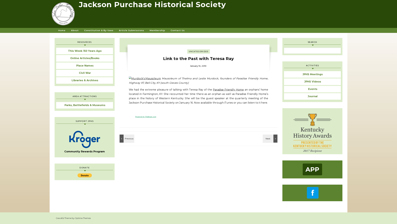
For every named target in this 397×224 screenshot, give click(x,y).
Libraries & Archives (85, 80)
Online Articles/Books (84, 58)
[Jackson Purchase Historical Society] (64, 15)
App (312, 169)
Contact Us (178, 30)
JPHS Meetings (313, 74)
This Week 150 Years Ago (85, 50)
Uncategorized (198, 51)
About (75, 30)
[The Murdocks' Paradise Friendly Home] (127, 139)
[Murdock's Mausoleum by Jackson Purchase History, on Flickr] (145, 78)
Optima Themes (83, 218)
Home (61, 30)
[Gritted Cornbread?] (270, 139)
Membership (157, 30)
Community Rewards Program (84, 151)
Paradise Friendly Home (228, 89)
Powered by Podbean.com (145, 117)
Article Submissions (131, 30)
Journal (313, 96)
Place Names (85, 65)
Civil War (85, 72)
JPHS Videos (312, 81)
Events (312, 89)
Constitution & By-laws (98, 30)
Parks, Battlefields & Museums (85, 105)
